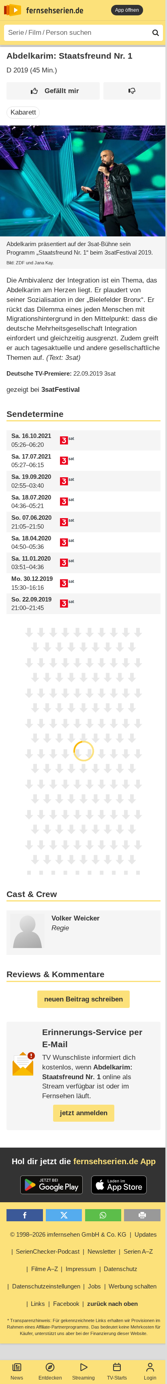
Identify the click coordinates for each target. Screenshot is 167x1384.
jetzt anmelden (83, 1113)
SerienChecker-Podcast (47, 1251)
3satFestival (60, 389)
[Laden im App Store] (119, 1185)
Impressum (81, 1268)
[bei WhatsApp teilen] (103, 1215)
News (17, 1378)
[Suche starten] (155, 33)
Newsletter (102, 1251)
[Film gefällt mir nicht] (132, 91)
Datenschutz (120, 1268)
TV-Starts (117, 1378)
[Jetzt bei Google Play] (51, 1185)
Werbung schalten (132, 1286)
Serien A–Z (138, 1251)
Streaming (83, 1378)
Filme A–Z (44, 1268)
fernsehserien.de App (114, 1161)
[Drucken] (142, 1215)
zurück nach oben (112, 1303)
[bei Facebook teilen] (24, 1215)
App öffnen (127, 10)
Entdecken (50, 1378)
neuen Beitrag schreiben (83, 999)
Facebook (66, 1303)
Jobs (94, 1286)
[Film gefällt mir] (53, 91)
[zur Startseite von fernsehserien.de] (12, 10)
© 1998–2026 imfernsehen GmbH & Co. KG (68, 1234)
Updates (146, 1234)
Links (38, 1303)
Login (150, 1378)
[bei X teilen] (64, 1215)
